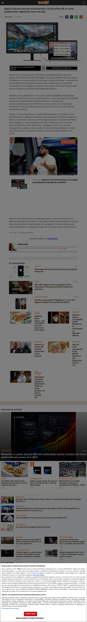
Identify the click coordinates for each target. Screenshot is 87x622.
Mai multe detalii (38, 575)
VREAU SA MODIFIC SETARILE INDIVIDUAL (30, 618)
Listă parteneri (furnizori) (10, 608)
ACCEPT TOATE (30, 614)
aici (46, 585)
